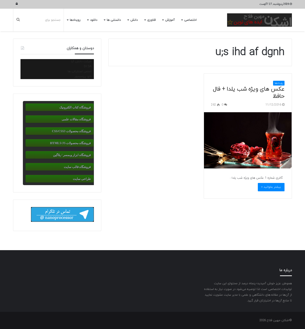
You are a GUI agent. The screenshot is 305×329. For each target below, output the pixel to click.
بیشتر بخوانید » (271, 187)
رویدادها (75, 20)
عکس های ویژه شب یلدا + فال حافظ (249, 92)
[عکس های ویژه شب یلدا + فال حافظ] (248, 140)
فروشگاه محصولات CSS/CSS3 (71, 131)
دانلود (93, 20)
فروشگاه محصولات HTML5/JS (70, 143)
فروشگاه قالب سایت (77, 167)
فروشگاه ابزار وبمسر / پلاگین (72, 155)
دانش (134, 20)
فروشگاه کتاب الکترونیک (75, 107)
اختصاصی (190, 20)
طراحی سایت (82, 179)
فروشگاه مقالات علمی (76, 119)
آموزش (170, 20)
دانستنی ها (114, 20)
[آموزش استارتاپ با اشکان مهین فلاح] (259, 20)
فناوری (151, 20)
